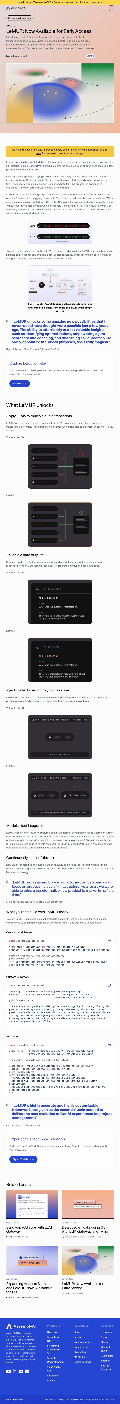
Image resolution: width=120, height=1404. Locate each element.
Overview (52, 1332)
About (104, 1337)
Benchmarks (81, 1347)
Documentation (82, 1342)
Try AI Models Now (23, 1159)
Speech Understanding (55, 1360)
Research (106, 1332)
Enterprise (53, 1375)
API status (79, 1357)
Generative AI (36, 166)
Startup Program (106, 1367)
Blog (76, 1332)
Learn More (19, 383)
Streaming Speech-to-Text (53, 1349)
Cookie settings (82, 1362)
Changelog (80, 1352)
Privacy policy (108, 1399)
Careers (105, 1342)
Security (105, 1360)
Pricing (51, 1380)
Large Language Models (20, 162)
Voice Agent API (53, 1368)
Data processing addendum (56, 1399)
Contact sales (105, 1348)
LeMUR (90, 56)
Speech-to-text (53, 1339)
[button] (111, 8)
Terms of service (92, 1399)
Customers (107, 1355)
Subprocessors (76, 1399)
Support (78, 1337)
